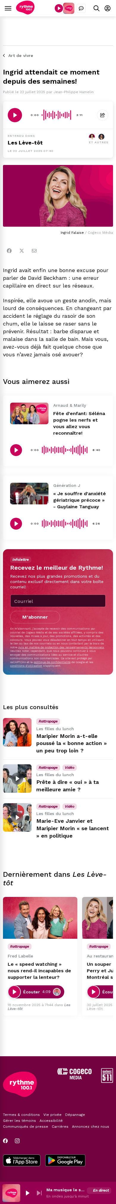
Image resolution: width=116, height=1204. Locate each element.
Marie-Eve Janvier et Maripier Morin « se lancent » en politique (72, 828)
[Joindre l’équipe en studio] (81, 8)
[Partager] (102, 115)
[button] (27, 1193)
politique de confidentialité (52, 662)
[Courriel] (34, 250)
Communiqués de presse (25, 1126)
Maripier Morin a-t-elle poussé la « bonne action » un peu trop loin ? (71, 743)
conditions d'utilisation (26, 665)
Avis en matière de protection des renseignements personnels (61, 647)
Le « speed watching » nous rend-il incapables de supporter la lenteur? (39, 970)
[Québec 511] (107, 1081)
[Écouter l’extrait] (15, 115)
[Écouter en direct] (59, 8)
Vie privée (52, 1115)
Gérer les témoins (19, 1121)
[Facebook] (9, 250)
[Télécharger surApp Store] (21, 1161)
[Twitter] (21, 250)
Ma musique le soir (65, 1189)
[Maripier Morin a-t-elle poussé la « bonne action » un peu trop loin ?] (17, 732)
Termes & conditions (21, 1115)
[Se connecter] (107, 8)
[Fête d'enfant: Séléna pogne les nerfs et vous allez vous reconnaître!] (29, 413)
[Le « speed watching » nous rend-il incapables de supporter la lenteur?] (40, 918)
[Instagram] (17, 1140)
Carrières (60, 1126)
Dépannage (75, 1115)
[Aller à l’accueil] (25, 13)
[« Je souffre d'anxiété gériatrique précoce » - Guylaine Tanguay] (29, 493)
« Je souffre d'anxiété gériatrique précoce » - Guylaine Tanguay (79, 500)
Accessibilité (51, 1121)
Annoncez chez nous (90, 1126)
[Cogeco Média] (74, 1078)
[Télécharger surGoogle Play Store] (65, 1161)
